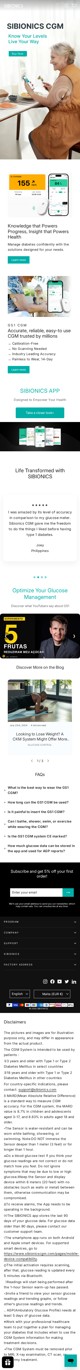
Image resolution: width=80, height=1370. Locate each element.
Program (11, 921)
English (17, 994)
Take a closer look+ (40, 413)
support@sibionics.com (37, 1090)
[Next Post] (48, 760)
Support (11, 943)
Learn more (18, 259)
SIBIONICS (12, 954)
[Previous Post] (32, 760)
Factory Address (18, 964)
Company (11, 932)
